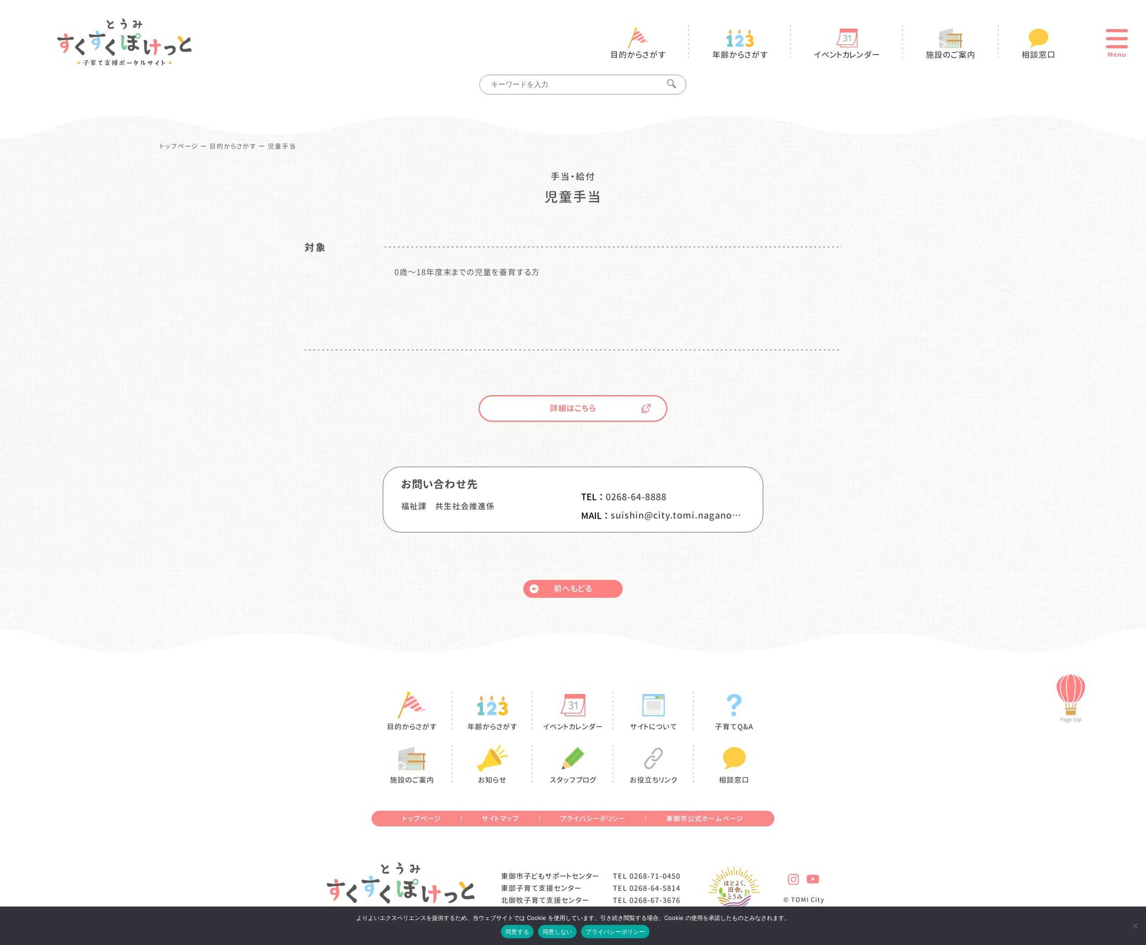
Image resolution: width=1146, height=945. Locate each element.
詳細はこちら (573, 408)
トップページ (179, 146)
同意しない (557, 931)
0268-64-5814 (654, 888)
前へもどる (573, 588)
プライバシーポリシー (592, 818)
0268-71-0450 (654, 876)
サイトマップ (500, 818)
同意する (517, 931)
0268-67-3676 (654, 900)
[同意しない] (1134, 925)
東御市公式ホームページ (704, 818)
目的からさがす (233, 146)
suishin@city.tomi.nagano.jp (676, 515)
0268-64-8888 (636, 496)
